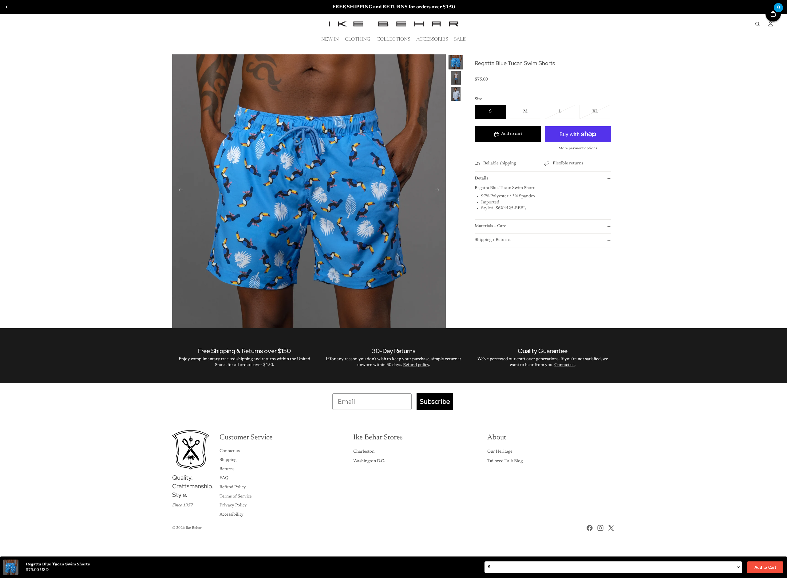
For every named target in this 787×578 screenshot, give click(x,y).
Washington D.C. (369, 461)
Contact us (564, 365)
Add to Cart (765, 567)
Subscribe (435, 401)
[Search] (757, 24)
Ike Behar (194, 528)
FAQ (223, 478)
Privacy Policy (233, 505)
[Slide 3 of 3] (456, 94)
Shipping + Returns (493, 240)
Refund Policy (232, 487)
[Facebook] (589, 528)
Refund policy (416, 365)
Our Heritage (499, 452)
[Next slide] (439, 191)
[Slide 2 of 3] (456, 78)
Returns (227, 469)
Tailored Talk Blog (505, 461)
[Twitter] (611, 528)
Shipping (227, 460)
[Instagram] (600, 528)
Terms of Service (235, 496)
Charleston (363, 452)
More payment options (578, 148)
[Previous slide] (7, 7)
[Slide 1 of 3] (456, 62)
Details (481, 178)
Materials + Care (490, 226)
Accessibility (231, 515)
